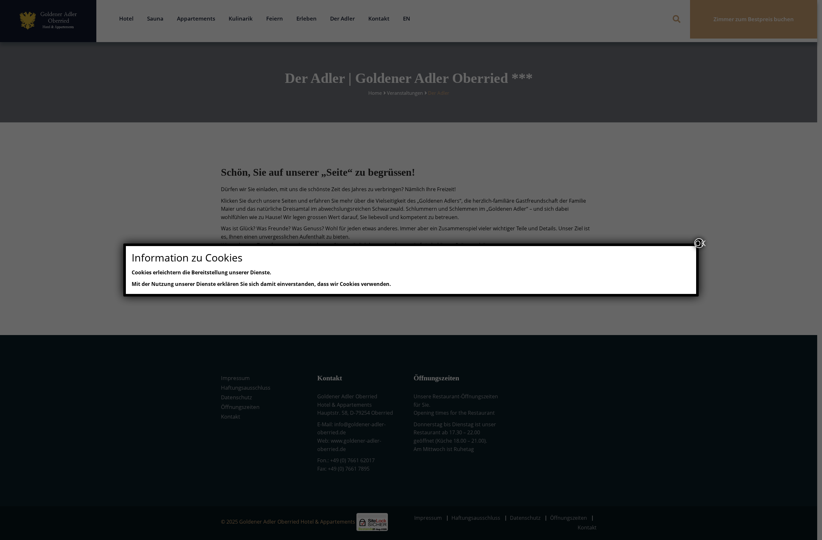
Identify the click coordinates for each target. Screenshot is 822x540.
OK (699, 243)
